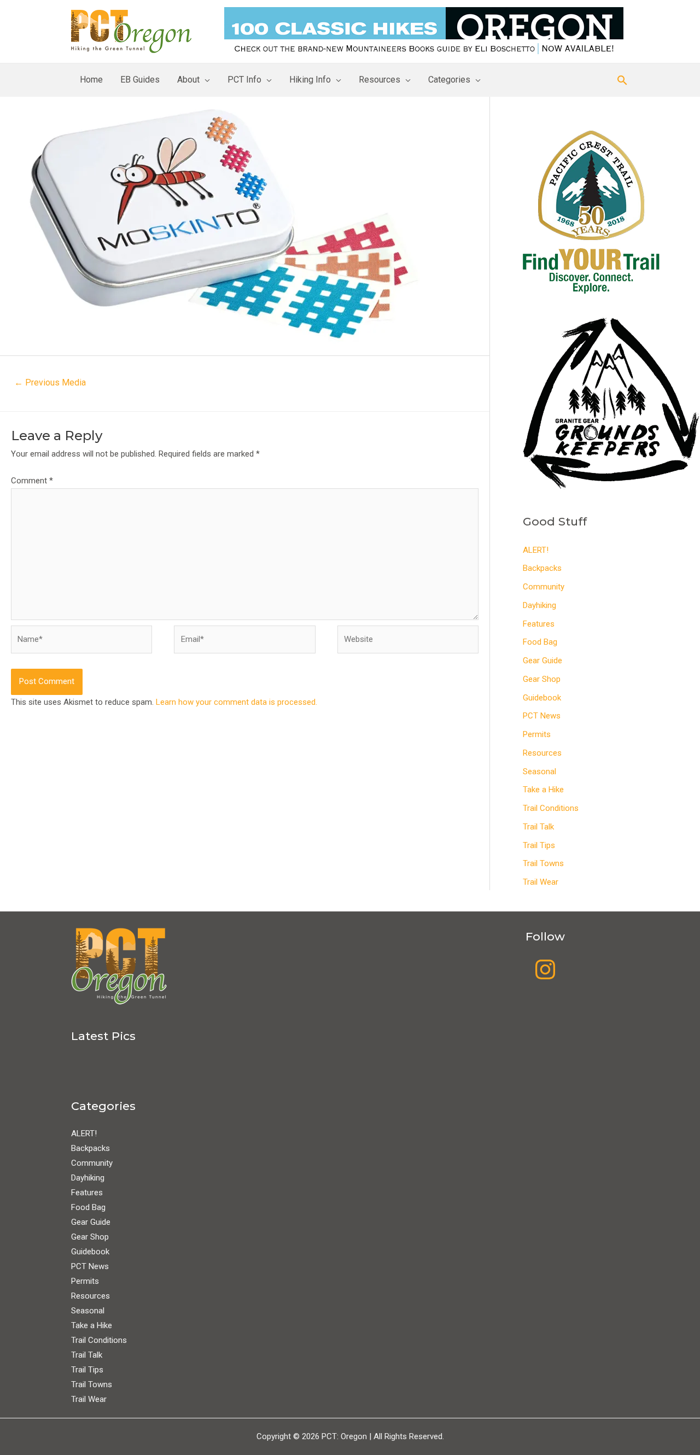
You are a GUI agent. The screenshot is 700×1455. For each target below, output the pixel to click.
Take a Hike (543, 789)
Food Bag (540, 642)
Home (91, 79)
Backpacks (542, 568)
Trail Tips (539, 845)
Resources (379, 79)
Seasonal (539, 771)
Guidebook (542, 698)
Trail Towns (543, 863)
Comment (32, 481)
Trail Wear (540, 882)
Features (539, 624)
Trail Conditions (551, 808)
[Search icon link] (622, 80)
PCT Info (244, 79)
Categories (449, 79)
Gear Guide (542, 660)
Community (543, 587)
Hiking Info (310, 79)
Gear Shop (542, 679)
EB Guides (140, 79)
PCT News (542, 716)
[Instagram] (545, 969)
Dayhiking (539, 605)
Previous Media (50, 382)
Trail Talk (538, 827)
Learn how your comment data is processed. (236, 702)
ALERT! (536, 550)
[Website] (408, 642)
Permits (537, 734)
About (188, 79)
